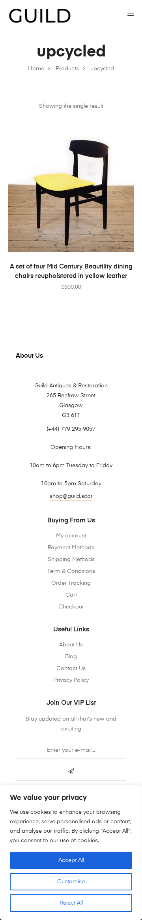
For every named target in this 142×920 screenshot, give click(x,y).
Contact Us (71, 668)
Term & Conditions (71, 571)
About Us (71, 645)
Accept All (71, 860)
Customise (71, 881)
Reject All (71, 903)
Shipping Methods (71, 559)
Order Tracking (71, 583)
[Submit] (71, 772)
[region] (71, 852)
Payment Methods (71, 547)
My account (71, 536)
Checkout (71, 607)
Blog (71, 656)
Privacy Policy (71, 680)
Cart (71, 595)
